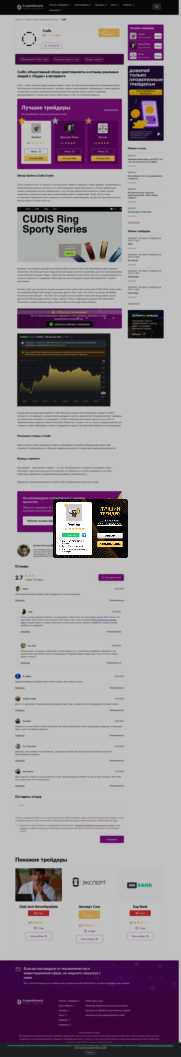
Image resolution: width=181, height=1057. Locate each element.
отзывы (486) (110, 544)
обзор (110, 535)
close (124, 502)
